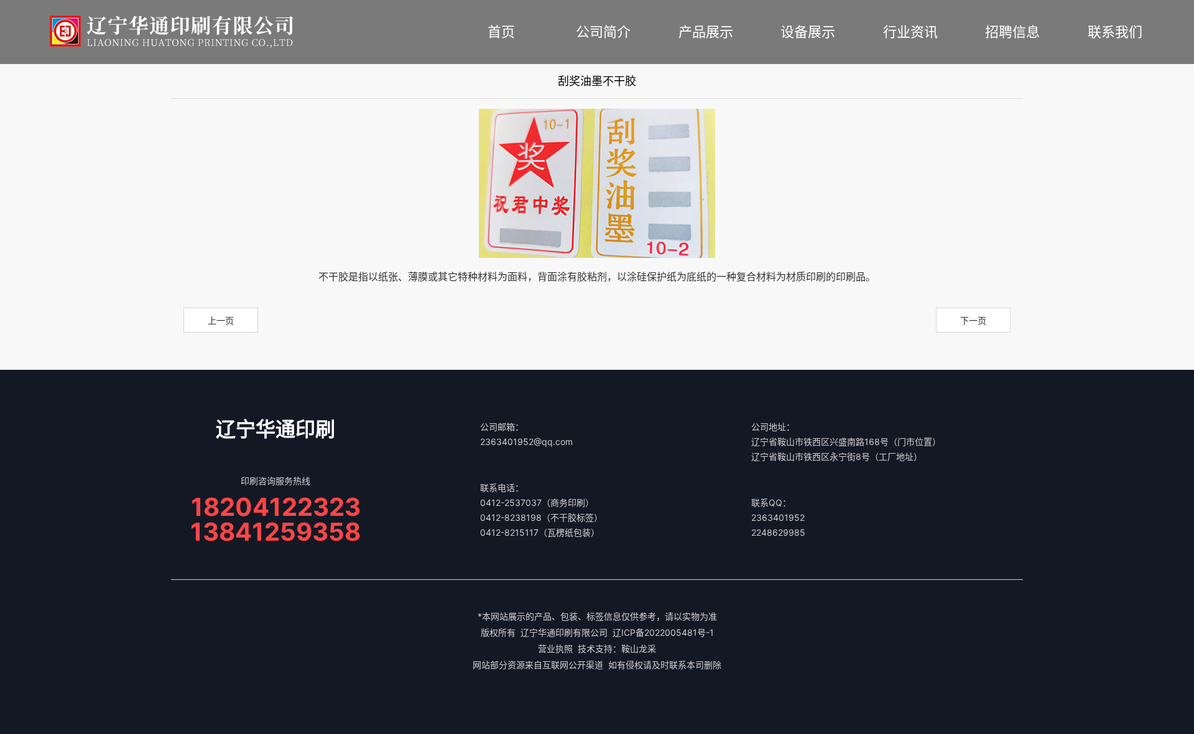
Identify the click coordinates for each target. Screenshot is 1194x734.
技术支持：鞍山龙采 (617, 648)
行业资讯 (910, 32)
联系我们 (1115, 32)
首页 (501, 32)
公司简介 (603, 32)
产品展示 (705, 32)
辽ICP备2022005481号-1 (663, 632)
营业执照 (555, 648)
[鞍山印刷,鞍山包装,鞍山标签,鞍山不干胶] (171, 31)
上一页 (221, 320)
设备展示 (807, 32)
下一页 (973, 320)
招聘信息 (1012, 32)
